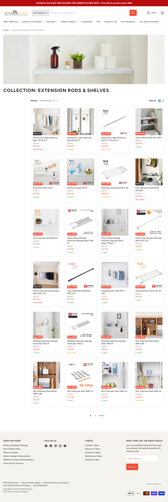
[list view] (163, 101)
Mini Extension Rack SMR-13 (114, 391)
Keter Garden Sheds (11, 449)
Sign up (132, 466)
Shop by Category (32, 22)
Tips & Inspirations (40, 485)
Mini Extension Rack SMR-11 (80, 391)
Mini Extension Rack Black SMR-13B (147, 342)
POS (5, 491)
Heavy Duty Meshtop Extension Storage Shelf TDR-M (80, 240)
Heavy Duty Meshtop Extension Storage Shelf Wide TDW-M (112, 240)
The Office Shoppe (149, 22)
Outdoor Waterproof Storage (15, 445)
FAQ (99, 22)
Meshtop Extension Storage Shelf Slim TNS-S (79, 342)
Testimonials (128, 22)
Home (6, 30)
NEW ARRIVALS (10, 22)
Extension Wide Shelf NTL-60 (114, 188)
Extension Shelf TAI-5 (43, 188)
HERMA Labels (68, 22)
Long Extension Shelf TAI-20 (148, 291)
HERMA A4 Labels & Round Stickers (18, 460)
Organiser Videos (92, 460)
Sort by (34, 101)
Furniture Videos (92, 445)
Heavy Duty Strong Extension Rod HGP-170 (46, 292)
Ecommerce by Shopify (19, 491)
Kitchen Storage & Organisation (16, 456)
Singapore (153, 484)
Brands (51, 22)
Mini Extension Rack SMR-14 (148, 391)
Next (101, 415)
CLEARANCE (87, 22)
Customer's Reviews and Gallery (56, 483)
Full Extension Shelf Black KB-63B (147, 189)
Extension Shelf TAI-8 (77, 188)
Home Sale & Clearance (13, 463)
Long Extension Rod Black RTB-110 (79, 292)
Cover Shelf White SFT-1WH (148, 137)
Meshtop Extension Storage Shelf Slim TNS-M (45, 342)
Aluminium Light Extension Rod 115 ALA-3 (45, 139)
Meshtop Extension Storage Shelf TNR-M (113, 342)
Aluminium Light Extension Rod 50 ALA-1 (79, 139)
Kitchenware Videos (93, 456)
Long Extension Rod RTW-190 (113, 292)
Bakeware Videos (92, 449)
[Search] (133, 13)
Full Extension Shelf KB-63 (45, 238)
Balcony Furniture (10, 452)
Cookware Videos (92, 452)
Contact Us (110, 22)
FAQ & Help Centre (10, 483)
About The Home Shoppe (31, 483)
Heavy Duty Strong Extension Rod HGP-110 (148, 239)
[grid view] (159, 101)
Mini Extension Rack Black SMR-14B (45, 392)
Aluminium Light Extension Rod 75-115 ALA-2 (113, 139)
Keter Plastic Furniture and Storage (16, 485)
